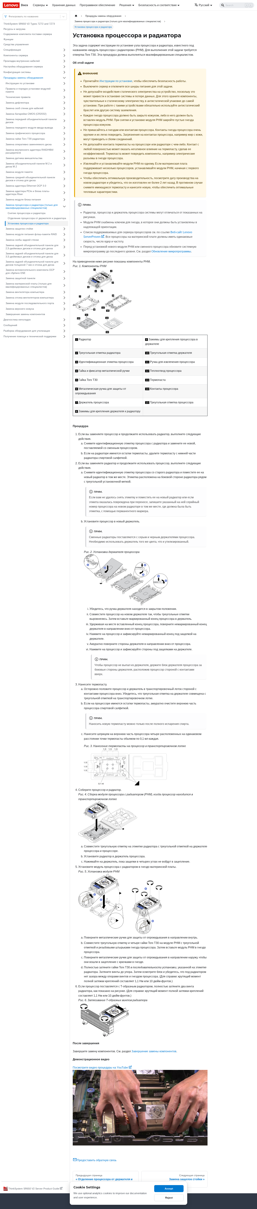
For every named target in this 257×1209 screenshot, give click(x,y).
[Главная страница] (76, 16)
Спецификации (12, 49)
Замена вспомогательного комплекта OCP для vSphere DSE (30, 271)
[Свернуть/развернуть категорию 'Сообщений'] (64, 325)
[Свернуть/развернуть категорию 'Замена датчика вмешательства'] (64, 158)
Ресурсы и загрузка (14, 29)
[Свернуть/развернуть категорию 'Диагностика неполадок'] (64, 320)
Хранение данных (64, 5)
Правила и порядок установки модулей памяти (28, 90)
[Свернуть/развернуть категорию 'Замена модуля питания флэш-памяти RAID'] (64, 234)
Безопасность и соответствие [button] (157, 5)
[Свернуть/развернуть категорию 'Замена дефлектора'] (64, 103)
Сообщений (10, 325)
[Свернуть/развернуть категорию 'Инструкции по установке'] (64, 83)
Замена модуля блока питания (23, 199)
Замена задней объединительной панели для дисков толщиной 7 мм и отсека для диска (32, 263)
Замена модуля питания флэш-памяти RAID (31, 234)
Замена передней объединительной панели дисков (31, 121)
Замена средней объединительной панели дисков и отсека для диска (30, 179)
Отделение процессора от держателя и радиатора (37, 218)
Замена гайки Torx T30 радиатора (25, 138)
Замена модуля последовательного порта (30, 303)
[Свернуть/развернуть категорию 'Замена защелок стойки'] (64, 229)
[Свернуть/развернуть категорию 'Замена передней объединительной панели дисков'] (64, 121)
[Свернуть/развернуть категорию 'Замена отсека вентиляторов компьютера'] (64, 298)
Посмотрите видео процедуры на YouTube (100, 1067)
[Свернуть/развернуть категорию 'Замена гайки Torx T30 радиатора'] (64, 139)
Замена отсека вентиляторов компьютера (30, 297)
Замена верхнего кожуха (20, 308)
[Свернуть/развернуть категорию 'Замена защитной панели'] (64, 278)
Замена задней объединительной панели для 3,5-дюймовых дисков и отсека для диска (32, 255)
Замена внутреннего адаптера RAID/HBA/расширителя (29, 151)
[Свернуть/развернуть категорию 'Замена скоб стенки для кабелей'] (64, 108)
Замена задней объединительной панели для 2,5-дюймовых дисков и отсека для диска (32, 247)
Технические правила (18, 97)
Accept (169, 1188)
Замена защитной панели (20, 278)
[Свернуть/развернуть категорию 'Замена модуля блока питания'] (64, 199)
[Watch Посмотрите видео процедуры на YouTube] (140, 1108)
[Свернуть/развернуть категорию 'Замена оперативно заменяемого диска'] (64, 144)
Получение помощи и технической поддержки (29, 336)
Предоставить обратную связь (96, 1160)
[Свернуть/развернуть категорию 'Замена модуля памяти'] (64, 172)
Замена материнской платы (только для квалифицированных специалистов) (29, 285)
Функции (8, 39)
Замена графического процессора (25, 133)
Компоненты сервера (15, 55)
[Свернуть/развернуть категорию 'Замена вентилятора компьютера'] (64, 292)
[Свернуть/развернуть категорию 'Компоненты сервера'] (64, 55)
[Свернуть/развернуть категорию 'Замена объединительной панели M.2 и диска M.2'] (64, 165)
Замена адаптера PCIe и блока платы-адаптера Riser (28, 193)
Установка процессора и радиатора (28, 223)
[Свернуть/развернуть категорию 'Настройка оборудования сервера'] (64, 66)
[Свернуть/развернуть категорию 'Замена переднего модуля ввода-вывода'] (64, 128)
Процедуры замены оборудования (23, 77)
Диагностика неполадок (17, 319)
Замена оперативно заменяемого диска (29, 144)
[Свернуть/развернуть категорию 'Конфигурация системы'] (64, 72)
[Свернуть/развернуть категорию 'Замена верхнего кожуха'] (64, 309)
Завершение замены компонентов (25, 314)
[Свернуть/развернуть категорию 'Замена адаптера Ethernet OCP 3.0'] (64, 186)
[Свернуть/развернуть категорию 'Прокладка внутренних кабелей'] (64, 61)
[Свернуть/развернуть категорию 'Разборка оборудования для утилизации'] (64, 331)
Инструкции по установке (20, 83)
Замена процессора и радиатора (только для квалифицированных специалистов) (32, 206)
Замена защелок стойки (19, 228)
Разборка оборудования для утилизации (26, 330)
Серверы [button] (39, 5)
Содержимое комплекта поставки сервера (27, 34)
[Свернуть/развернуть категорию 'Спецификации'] (64, 50)
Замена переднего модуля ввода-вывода (29, 127)
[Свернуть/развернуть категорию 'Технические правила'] (64, 97)
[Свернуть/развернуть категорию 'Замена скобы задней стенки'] (64, 240)
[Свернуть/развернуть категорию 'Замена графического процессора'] (64, 133)
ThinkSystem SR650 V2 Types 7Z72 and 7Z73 (29, 23)
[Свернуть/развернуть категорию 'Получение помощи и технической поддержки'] (64, 336)
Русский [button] (204, 5)
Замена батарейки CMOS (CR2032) (26, 113)
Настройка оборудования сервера (23, 66)
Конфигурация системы (17, 72)
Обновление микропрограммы (171, 251)
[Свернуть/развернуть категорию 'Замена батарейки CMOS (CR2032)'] (64, 114)
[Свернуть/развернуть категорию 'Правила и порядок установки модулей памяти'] (64, 90)
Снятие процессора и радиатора (26, 213)
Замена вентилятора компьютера (25, 292)
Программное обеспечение (97, 5)
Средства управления (16, 44)
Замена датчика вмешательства (24, 158)
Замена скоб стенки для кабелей (24, 108)
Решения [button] (125, 5)
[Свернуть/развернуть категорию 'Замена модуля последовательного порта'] (64, 303)
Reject (169, 1197)
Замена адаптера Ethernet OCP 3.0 (26, 185)
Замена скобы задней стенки (22, 239)
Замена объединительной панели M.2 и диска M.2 (29, 165)
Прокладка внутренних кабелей (21, 61)
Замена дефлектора (17, 102)
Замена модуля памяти (19, 172)
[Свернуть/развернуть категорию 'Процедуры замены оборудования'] (64, 78)
